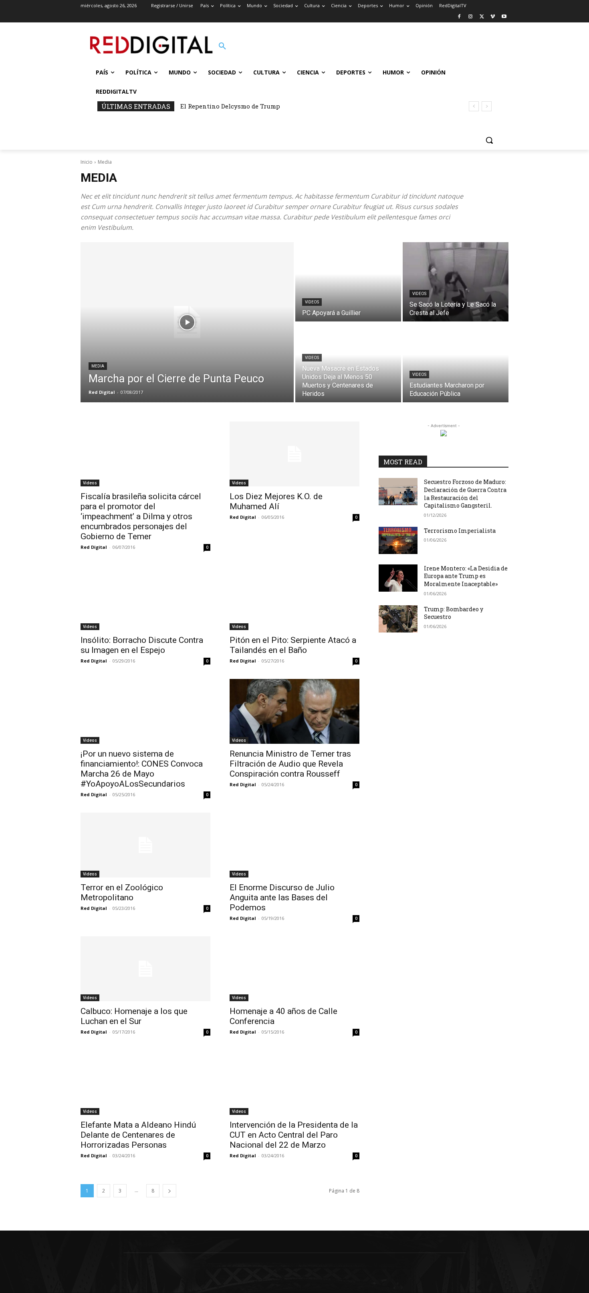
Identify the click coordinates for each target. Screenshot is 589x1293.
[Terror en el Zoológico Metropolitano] (145, 845)
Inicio (87, 162)
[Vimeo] (492, 17)
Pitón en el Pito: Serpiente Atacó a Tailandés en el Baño (293, 645)
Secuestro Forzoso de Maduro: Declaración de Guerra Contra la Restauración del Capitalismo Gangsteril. (465, 493)
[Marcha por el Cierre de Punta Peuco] (187, 322)
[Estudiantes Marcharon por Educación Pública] (455, 362)
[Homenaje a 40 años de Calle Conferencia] (294, 968)
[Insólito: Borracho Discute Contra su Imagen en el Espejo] (145, 597)
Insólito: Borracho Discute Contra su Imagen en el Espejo (142, 645)
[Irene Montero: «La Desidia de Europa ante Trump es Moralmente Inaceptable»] (398, 578)
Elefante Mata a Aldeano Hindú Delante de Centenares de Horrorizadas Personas (138, 1135)
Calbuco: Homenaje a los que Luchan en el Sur (134, 1016)
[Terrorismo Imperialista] (398, 540)
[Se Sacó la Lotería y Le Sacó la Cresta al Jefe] (455, 281)
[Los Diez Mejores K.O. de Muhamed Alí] (294, 454)
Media (97, 366)
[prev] (474, 106)
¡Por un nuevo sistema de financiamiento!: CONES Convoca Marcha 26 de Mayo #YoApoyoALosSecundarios (142, 769)
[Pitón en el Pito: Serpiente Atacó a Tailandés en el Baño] (294, 597)
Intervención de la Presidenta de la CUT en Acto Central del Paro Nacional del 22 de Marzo (294, 1135)
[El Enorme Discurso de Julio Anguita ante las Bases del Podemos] (294, 845)
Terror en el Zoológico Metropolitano (122, 892)
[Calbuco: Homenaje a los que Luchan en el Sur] (145, 968)
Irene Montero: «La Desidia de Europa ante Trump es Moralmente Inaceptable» (466, 576)
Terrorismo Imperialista (460, 530)
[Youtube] (503, 17)
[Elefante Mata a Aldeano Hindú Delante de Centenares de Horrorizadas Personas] (145, 1082)
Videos (312, 302)
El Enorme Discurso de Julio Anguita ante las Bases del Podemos (282, 897)
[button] (222, 46)
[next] (487, 106)
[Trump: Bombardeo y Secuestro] (398, 618)
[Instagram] (470, 17)
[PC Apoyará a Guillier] (348, 281)
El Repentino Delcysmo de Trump (230, 106)
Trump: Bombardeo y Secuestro (453, 613)
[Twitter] (481, 17)
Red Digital (94, 547)
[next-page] (169, 1190)
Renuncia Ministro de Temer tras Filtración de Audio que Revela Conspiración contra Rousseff (290, 764)
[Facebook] (459, 17)
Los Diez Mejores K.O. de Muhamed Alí (276, 501)
